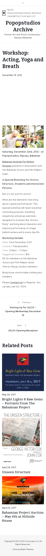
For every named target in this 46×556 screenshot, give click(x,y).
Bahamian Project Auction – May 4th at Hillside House (23, 516)
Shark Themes (27, 549)
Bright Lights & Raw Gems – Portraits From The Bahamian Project (22, 403)
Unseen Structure (16, 472)
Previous (23, 309)
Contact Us (16, 282)
